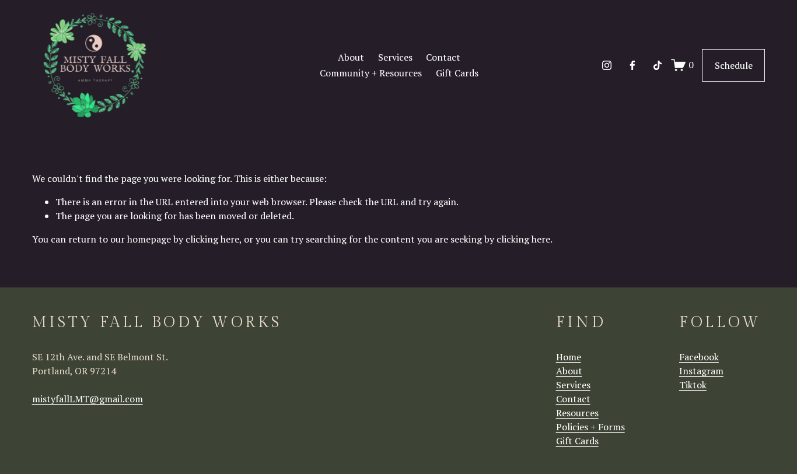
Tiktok (693, 384)
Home (568, 356)
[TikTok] (657, 65)
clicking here (212, 239)
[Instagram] (607, 65)
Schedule (734, 65)
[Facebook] (632, 65)
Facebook (699, 356)
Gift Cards (457, 72)
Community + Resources (371, 72)
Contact (443, 57)
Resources (577, 412)
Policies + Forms (590, 426)
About (351, 57)
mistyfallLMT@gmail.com (87, 398)
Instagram (701, 370)
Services (395, 57)
